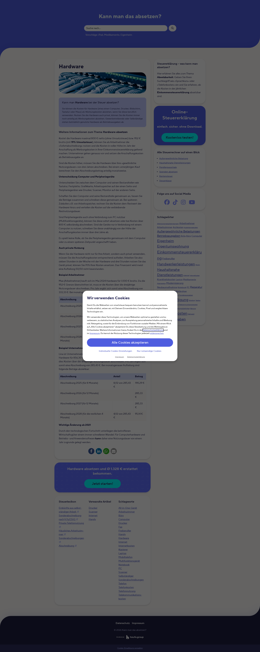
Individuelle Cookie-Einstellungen (115, 351)
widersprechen (157, 333)
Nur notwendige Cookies (149, 351)
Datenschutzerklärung (153, 330)
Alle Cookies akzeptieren (130, 343)
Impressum (95, 333)
